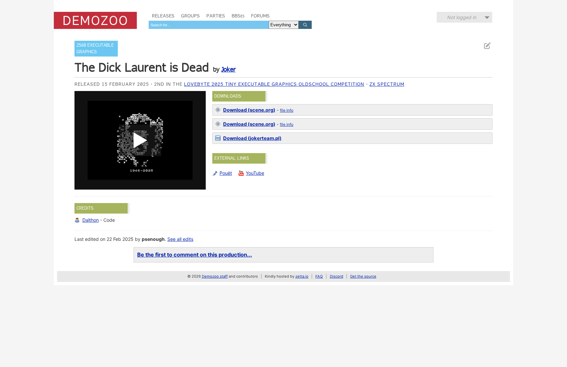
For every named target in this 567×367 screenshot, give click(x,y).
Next (197, 140)
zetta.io (301, 276)
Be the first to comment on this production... (194, 254)
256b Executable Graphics (95, 48)
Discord (336, 276)
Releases (163, 16)
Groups (190, 16)
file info (286, 110)
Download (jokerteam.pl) (252, 138)
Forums (260, 16)
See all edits (180, 239)
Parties (215, 16)
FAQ (319, 276)
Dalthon (90, 220)
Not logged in (461, 17)
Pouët (226, 173)
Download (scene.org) (249, 110)
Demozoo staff (215, 276)
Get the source (363, 276)
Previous (82, 140)
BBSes (238, 16)
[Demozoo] (95, 20)
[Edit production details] (487, 46)
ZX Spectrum (386, 84)
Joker (228, 69)
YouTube (255, 173)
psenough (153, 239)
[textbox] (209, 25)
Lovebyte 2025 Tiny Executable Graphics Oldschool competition (274, 84)
